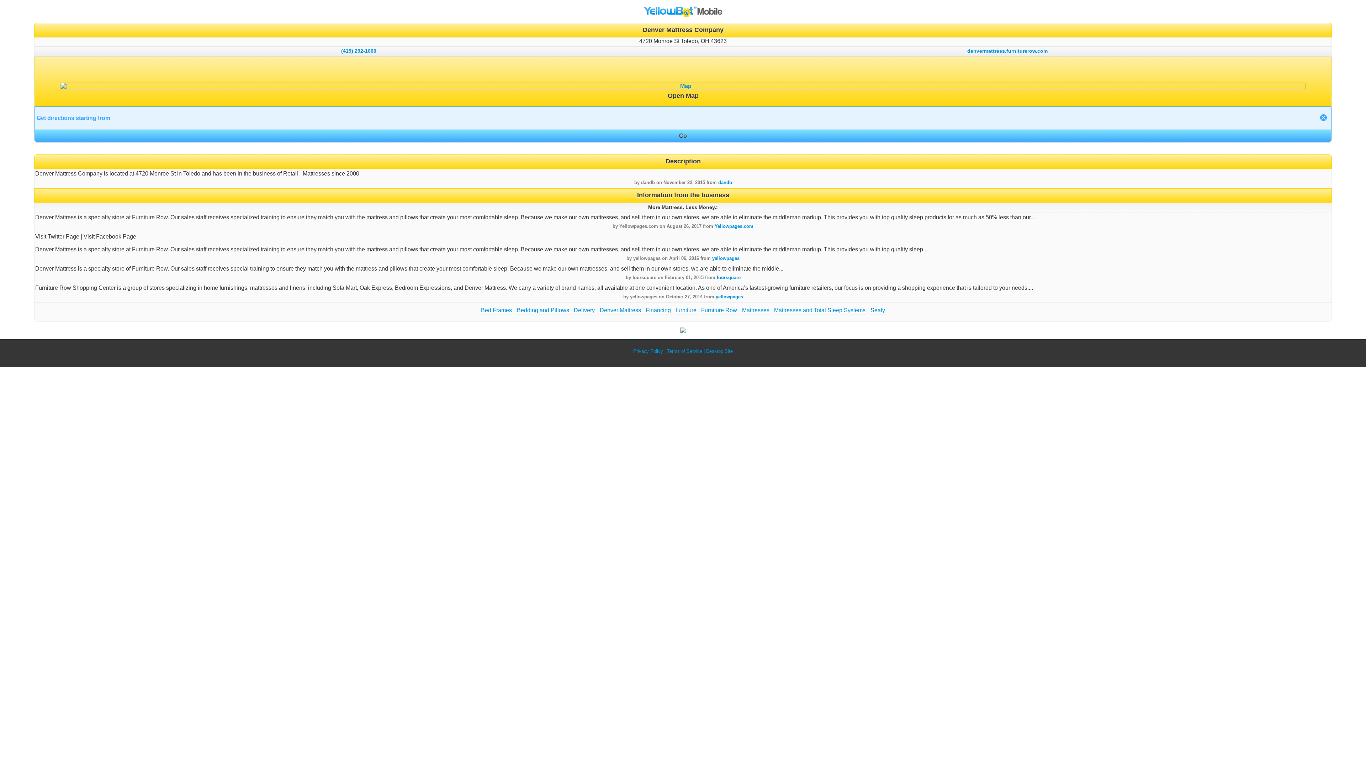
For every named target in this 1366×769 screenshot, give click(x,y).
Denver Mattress (620, 310)
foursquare (729, 277)
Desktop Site (719, 351)
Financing (658, 310)
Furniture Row (719, 310)
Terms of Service (684, 351)
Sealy (877, 310)
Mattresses (755, 310)
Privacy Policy (648, 351)
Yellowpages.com (734, 226)
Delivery (584, 310)
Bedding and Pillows (543, 310)
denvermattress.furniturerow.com (1007, 51)
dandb (725, 182)
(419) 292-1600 (358, 51)
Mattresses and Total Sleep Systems (819, 310)
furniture (686, 310)
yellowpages (726, 258)
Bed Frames (496, 310)
